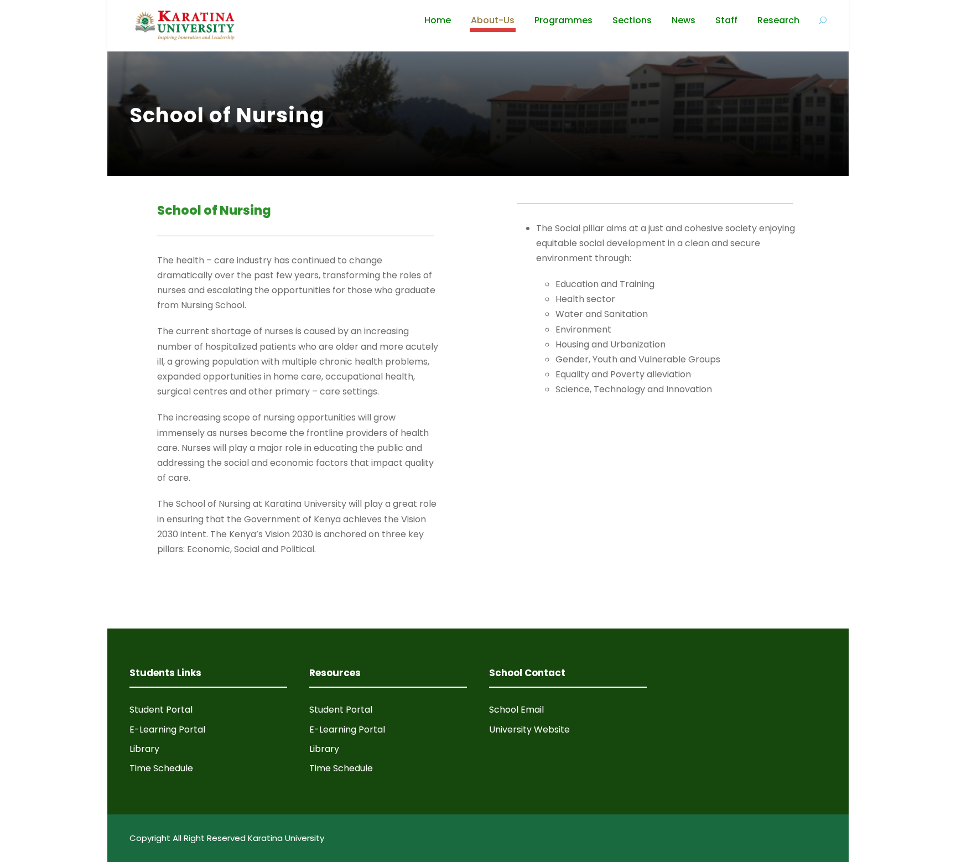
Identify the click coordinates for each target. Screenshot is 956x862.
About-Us (493, 20)
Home (437, 20)
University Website (529, 729)
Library (144, 748)
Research (778, 20)
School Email (516, 709)
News (683, 20)
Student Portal (161, 709)
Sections (632, 20)
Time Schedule (161, 768)
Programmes (563, 20)
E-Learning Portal (167, 729)
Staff (726, 20)
